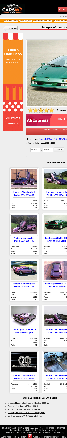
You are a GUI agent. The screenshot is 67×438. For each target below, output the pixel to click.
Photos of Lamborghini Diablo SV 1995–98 (24, 409)
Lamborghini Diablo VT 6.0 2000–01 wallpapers (26, 413)
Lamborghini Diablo (42, 20)
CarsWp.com (31, 432)
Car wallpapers (11, 20)
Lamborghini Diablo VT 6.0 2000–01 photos (25, 416)
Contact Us (58, 432)
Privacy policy (45, 432)
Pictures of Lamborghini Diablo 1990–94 (23, 406)
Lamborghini (26, 20)
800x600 (63, 139)
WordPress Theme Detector (13, 437)
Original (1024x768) (48, 139)
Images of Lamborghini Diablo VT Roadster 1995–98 (28, 403)
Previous (12, 28)
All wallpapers (60, 20)
